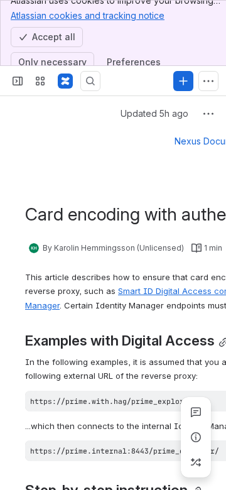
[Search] (90, 81)
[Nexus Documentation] (65, 81)
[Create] (183, 81)
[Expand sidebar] (18, 81)
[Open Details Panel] (196, 437)
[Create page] (196, 462)
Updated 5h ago (154, 113)
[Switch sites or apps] (40, 81)
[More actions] (208, 114)
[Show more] (208, 81)
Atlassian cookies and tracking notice (87, 15)
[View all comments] (196, 412)
